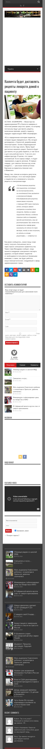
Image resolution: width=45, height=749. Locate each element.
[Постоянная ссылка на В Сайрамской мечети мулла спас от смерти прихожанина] (8, 412)
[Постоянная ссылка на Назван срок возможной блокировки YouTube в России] (9, 676)
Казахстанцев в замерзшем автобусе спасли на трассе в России (26, 625)
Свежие (22, 365)
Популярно (10, 365)
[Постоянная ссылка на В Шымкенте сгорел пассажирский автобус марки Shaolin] (9, 639)
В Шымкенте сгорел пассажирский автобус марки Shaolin (26, 636)
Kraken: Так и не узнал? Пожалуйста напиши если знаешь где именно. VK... (26, 721)
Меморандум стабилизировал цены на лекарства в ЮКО (26, 583)
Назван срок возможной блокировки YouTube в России (26, 672)
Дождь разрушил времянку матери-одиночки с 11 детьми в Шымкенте (26, 692)
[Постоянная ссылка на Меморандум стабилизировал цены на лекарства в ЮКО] (8, 403)
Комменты (34, 365)
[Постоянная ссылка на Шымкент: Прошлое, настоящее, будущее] (9, 650)
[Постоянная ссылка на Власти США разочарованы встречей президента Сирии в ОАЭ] (9, 685)
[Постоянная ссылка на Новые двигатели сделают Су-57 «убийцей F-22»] (9, 611)
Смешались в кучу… (20, 378)
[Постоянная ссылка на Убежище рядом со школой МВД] (8, 375)
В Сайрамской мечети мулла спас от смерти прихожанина (26, 592)
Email (7, 319)
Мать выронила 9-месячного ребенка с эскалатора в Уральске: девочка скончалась (26, 389)
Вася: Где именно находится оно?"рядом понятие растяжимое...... (24, 739)
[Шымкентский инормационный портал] (23, 16)
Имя (6, 312)
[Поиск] (39, 2)
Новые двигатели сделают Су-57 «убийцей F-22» (25, 606)
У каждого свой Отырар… (25, 614)
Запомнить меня (22, 531)
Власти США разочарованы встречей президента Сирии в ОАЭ (26, 681)
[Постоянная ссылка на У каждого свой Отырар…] (9, 620)
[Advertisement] (22, 40)
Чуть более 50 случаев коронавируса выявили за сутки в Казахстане (25, 702)
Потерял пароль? (13, 535)
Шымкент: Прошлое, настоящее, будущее (22, 645)
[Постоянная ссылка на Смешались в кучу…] (8, 384)
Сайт (7, 326)
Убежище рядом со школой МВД (25, 370)
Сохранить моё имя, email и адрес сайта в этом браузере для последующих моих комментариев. (22, 336)
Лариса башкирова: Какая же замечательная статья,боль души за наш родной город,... (26, 730)
